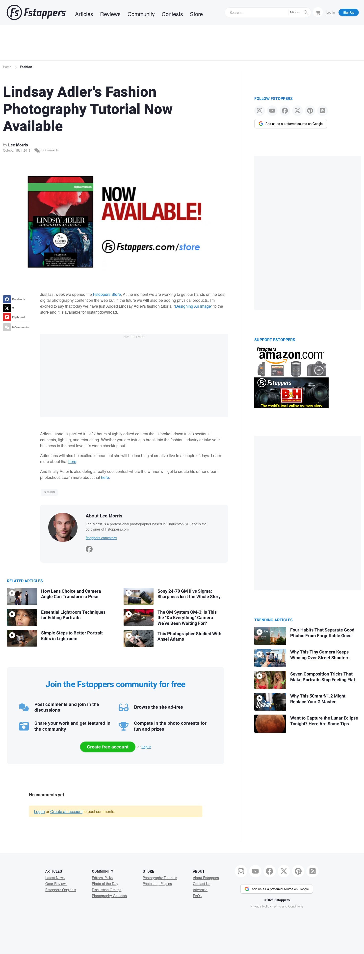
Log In (330, 12)
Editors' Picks (102, 877)
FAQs (197, 895)
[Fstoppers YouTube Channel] (272, 110)
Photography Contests (109, 895)
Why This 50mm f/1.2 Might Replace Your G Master (317, 699)
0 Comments (49, 150)
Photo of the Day (105, 883)
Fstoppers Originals (60, 889)
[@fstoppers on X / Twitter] (297, 110)
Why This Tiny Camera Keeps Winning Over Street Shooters (319, 655)
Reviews (110, 14)
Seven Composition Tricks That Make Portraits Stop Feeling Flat (322, 677)
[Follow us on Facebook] (285, 110)
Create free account (108, 747)
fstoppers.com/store (101, 537)
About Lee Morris (104, 515)
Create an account (66, 811)
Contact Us (201, 883)
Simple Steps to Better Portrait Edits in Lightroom (72, 636)
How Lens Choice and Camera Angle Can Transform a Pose (71, 594)
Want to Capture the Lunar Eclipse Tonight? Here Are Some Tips (324, 721)
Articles (84, 14)
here (72, 461)
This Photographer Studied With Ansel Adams (189, 636)
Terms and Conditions (287, 906)
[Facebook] (89, 548)
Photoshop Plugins (157, 883)
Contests (172, 14)
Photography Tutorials (160, 877)
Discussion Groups (106, 889)
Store (196, 14)
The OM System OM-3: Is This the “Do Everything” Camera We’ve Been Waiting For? (187, 618)
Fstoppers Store (107, 294)
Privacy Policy (260, 906)
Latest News (55, 877)
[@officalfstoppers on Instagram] (259, 110)
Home (7, 66)
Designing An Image (193, 306)
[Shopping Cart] (318, 12)
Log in (146, 746)
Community (141, 14)
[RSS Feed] (322, 110)
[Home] (36, 12)
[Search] (306, 12)
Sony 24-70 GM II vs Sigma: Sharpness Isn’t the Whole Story (189, 594)
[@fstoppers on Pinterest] (310, 110)
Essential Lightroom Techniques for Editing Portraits (73, 615)
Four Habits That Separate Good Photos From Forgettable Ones (322, 633)
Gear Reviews (56, 883)
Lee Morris (18, 145)
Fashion (26, 66)
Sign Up (348, 12)
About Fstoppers (206, 877)
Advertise (200, 889)
